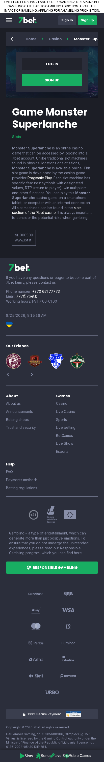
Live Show (64, 443)
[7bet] (27, 20)
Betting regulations (21, 488)
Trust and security (21, 427)
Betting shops (17, 419)
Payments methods (22, 480)
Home (31, 38)
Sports (61, 419)
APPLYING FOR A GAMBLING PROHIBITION (68, 10)
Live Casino (65, 411)
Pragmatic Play (40, 178)
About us (13, 403)
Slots (16, 137)
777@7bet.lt (26, 296)
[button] (9, 20)
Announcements (19, 411)
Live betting (65, 427)
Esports (62, 451)
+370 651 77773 (46, 291)
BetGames (64, 435)
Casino (55, 38)
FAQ (9, 471)
